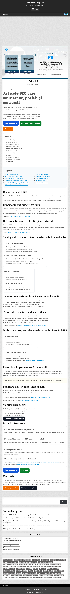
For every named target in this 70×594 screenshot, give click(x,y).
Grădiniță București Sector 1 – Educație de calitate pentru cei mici (23, 529)
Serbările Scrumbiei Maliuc (46, 575)
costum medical (21, 566)
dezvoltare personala (8, 569)
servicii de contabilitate (26, 577)
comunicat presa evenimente (10, 562)
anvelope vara (36, 560)
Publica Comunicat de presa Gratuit (19, 232)
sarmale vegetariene (56, 573)
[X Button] (65, 14)
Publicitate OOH (38, 571)
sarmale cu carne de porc (29, 573)
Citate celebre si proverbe (11, 544)
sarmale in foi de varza (43, 573)
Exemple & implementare (43, 176)
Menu (36, 9)
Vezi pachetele (11, 123)
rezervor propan (58, 571)
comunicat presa (61, 560)
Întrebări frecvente (42, 183)
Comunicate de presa (35, 3)
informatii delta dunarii (53, 569)
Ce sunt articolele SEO (12, 174)
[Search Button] (67, 14)
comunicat (31, 84)
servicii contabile (59, 575)
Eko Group (29, 569)
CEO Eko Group (45, 560)
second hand (6, 575)
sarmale (19, 573)
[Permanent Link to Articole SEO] (35, 62)
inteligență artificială (8, 571)
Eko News (35, 569)
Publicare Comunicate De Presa (20, 216)
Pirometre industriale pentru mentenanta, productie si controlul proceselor (26, 526)
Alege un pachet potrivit (14, 418)
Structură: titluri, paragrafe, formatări (17, 183)
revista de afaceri (48, 571)
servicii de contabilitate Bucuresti (42, 577)
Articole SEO (35, 81)
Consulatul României (55, 564)
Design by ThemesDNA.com (35, 592)
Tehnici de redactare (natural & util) (16, 185)
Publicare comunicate (30, 123)
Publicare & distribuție (43, 178)
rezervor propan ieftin (9, 573)
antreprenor (17, 560)
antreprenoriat (27, 560)
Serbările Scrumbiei (16, 575)
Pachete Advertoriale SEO (10, 538)
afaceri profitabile (8, 560)
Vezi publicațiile (28, 488)
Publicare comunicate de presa (12, 540)
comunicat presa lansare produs (27, 564)
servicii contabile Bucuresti (10, 577)
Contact (8, 129)
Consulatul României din (9, 566)
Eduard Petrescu (20, 569)
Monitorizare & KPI (42, 181)
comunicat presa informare (10, 564)
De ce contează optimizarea (13, 176)
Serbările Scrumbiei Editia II (30, 575)
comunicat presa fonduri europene (28, 562)
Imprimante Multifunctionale (11, 546)
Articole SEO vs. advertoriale (14, 178)
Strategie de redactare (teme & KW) (16, 181)
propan (30, 571)
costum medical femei (46, 566)
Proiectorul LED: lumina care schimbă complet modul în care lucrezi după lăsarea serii (29, 515)
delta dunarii (57, 566)
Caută (4, 499)
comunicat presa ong (43, 564)
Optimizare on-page (42, 174)
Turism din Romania (9, 548)
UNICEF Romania (57, 577)
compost (52, 560)
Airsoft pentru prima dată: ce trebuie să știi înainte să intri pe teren (24, 518)
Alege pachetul (11, 488)
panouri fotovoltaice (21, 571)
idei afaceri (42, 569)
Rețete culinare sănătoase (11, 550)
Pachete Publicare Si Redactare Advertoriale (31, 326)
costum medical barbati (33, 566)
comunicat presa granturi (45, 562)
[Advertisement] (35, 30)
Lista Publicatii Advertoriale (35, 360)
